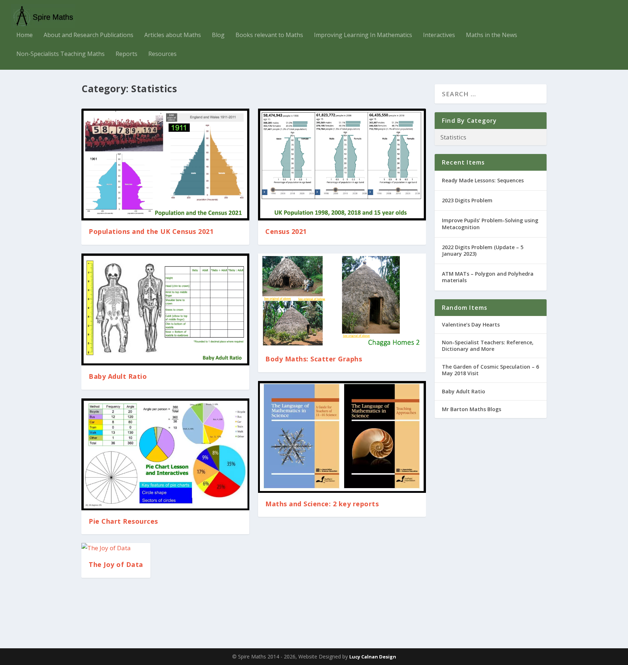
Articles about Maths (172, 35)
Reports (126, 54)
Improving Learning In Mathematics (363, 35)
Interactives (439, 35)
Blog (218, 35)
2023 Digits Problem (467, 200)
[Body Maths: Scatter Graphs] (342, 301)
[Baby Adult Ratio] (165, 309)
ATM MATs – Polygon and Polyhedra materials (488, 277)
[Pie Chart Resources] (165, 454)
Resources (162, 54)
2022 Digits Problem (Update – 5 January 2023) (482, 250)
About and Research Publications (88, 35)
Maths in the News (491, 35)
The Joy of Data (116, 564)
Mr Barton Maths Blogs (471, 409)
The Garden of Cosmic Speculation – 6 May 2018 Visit (490, 370)
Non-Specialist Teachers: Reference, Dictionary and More (488, 345)
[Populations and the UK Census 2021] (165, 164)
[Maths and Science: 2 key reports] (342, 437)
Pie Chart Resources (123, 521)
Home (24, 35)
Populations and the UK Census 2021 (151, 231)
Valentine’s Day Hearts (471, 324)
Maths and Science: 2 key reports (322, 503)
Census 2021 (286, 231)
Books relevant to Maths (269, 35)
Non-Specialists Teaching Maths (60, 54)
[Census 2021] (342, 164)
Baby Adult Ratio (118, 376)
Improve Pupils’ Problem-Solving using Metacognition (490, 223)
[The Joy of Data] (115, 548)
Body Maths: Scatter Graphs (313, 358)
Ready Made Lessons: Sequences (483, 180)
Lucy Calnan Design (372, 656)
